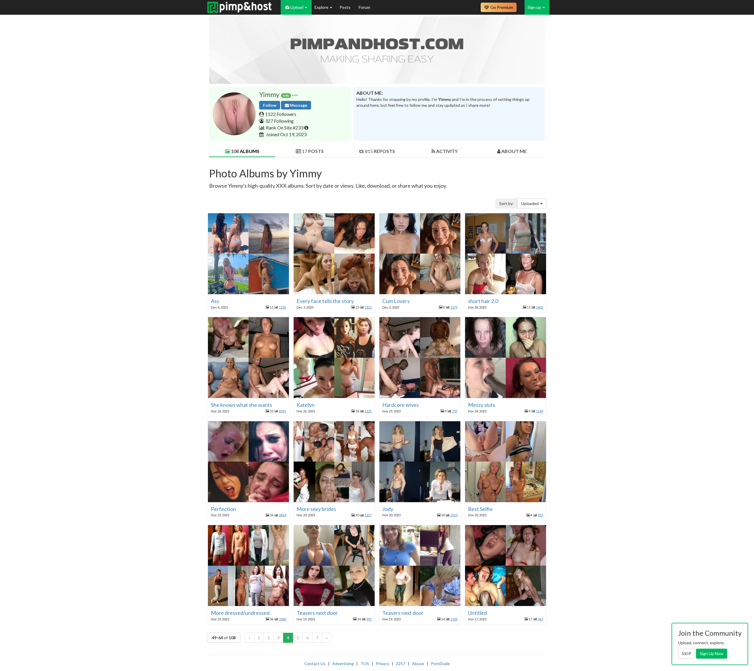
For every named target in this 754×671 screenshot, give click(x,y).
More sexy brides (316, 509)
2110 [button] (453, 515)
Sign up (535, 7)
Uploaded (530, 203)
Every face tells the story (325, 301)
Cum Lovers (396, 301)
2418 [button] (282, 515)
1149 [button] (539, 411)
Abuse (418, 663)
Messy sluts (481, 405)
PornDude (440, 663)
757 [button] (454, 411)
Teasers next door (317, 613)
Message (298, 105)
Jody (387, 509)
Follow (269, 105)
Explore (322, 7)
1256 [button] (282, 307)
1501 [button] (453, 619)
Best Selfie (480, 509)
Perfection (223, 509)
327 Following (279, 121)
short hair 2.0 (483, 301)
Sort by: (506, 203)
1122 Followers (280, 114)
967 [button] (540, 619)
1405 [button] (539, 307)
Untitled (477, 613)
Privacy (382, 663)
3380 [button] (282, 619)
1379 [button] (453, 307)
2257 (400, 663)
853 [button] (540, 515)
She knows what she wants (241, 405)
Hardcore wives (400, 405)
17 (312, 151)
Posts (345, 7)
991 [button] (369, 619)
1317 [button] (368, 515)
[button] (294, 94)
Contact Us (314, 663)
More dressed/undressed (240, 613)
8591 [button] (282, 411)
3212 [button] (368, 307)
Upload (297, 7)
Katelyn (306, 405)
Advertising (343, 663)
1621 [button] (368, 411)
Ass (215, 301)
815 (379, 151)
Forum (364, 7)
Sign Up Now (711, 653)
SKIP (686, 653)
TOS (365, 663)
